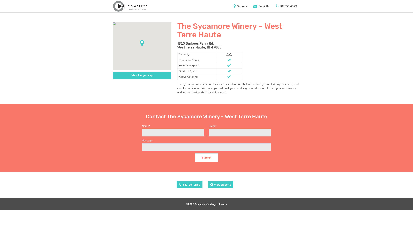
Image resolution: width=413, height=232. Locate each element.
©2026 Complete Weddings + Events (206, 204)
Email (213, 126)
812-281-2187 (191, 184)
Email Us (263, 6)
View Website (222, 184)
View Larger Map (142, 75)
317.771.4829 (288, 6)
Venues (242, 6)
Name (146, 126)
